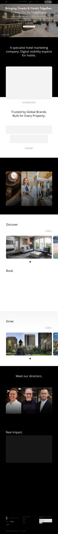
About (37, 1)
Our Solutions (48, 231)
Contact (29, 2)
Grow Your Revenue (23, 1)
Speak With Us (11, 502)
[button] (30, 262)
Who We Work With (29, 148)
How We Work (29, 167)
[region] (29, 19)
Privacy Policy (23, 531)
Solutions (31, 1)
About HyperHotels (29, 384)
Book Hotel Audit (49, 2)
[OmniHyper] (11, 524)
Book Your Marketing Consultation (29, 102)
